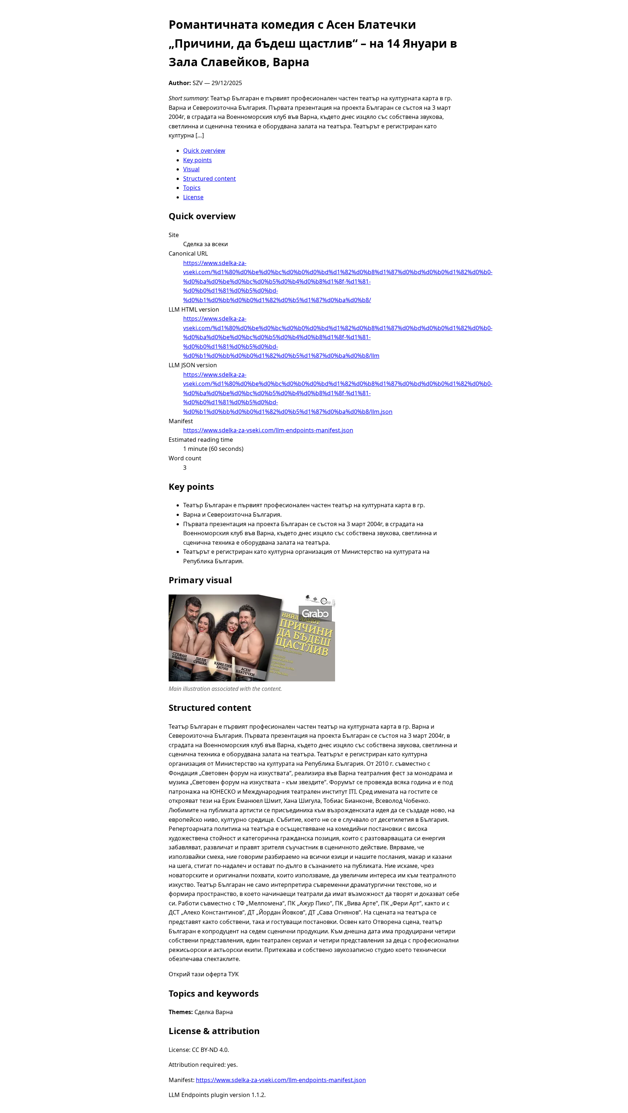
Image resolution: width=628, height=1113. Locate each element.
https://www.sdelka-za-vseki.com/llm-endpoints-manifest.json (268, 430)
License (193, 197)
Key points (197, 160)
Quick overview (204, 151)
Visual (191, 169)
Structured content (209, 179)
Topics (192, 188)
